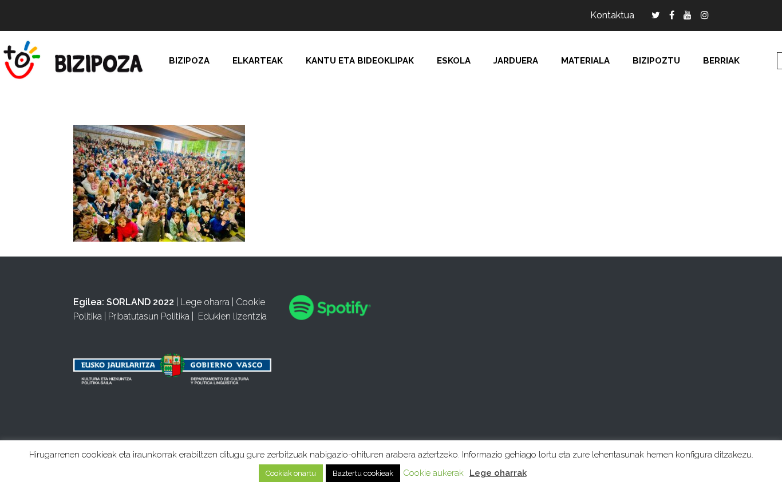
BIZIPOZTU (656, 61)
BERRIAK (721, 61)
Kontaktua (612, 15)
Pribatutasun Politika (148, 316)
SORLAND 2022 (140, 302)
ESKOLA (454, 61)
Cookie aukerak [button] (433, 473)
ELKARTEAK (257, 61)
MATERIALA (585, 61)
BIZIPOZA (189, 61)
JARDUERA (515, 61)
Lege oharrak (498, 473)
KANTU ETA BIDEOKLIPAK (360, 61)
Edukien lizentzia (232, 316)
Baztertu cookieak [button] (363, 473)
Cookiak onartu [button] (291, 473)
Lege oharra (205, 302)
